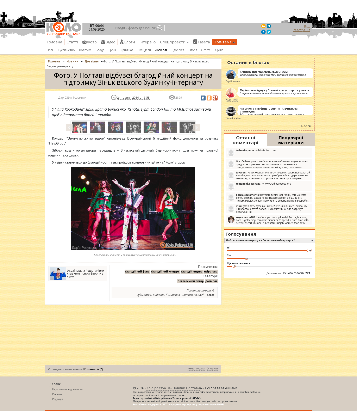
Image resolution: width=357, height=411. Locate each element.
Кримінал (127, 50)
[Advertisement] (133, 336)
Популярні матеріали (291, 140)
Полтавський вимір (191, 281)
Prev (70, 127)
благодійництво (191, 271)
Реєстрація (301, 30)
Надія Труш (232, 99)
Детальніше (274, 273)
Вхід (307, 26)
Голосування (240, 234)
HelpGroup (210, 271)
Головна (54, 41)
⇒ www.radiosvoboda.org (263, 183)
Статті (72, 41)
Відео (110, 41)
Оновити (212, 368)
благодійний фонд (137, 271)
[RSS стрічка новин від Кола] (263, 26)
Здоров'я (178, 50)
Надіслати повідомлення (67, 389)
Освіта (206, 50)
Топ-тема (223, 41)
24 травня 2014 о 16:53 (133, 97)
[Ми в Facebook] (263, 32)
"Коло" (56, 384)
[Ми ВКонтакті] (269, 26)
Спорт (192, 50)
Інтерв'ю (147, 41)
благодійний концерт (165, 271)
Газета (204, 41)
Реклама (57, 394)
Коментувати (196, 368)
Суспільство (66, 50)
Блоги (129, 41)
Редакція (57, 399)
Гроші (112, 50)
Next (197, 127)
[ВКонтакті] (203, 98)
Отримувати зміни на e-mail (66, 369)
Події (50, 50)
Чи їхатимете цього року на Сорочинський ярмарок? (260, 240)
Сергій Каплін (233, 81)
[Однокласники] (209, 98)
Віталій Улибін (233, 118)
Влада (100, 50)
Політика (85, 50)
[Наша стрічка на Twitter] (269, 32)
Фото (92, 41)
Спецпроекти (172, 41)
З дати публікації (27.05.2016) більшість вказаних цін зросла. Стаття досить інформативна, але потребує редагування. (271, 208)
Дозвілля (161, 50)
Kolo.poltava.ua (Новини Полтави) (173, 388)
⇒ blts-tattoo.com (256, 150)
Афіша (219, 50)
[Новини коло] (63, 28)
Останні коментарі (245, 140)
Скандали (144, 50)
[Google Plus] (215, 98)
